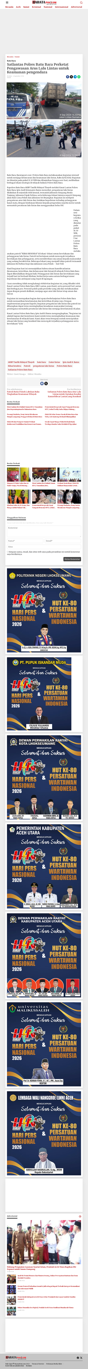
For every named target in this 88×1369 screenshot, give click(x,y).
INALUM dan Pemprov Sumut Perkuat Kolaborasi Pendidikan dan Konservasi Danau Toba (24, 423)
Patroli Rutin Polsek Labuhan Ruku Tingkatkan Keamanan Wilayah (23, 391)
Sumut (9, 77)
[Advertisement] (44, 15)
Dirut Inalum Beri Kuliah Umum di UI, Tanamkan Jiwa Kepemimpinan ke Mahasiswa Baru (24, 408)
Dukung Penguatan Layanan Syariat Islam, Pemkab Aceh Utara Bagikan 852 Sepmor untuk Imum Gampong (41, 1268)
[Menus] (7, 2)
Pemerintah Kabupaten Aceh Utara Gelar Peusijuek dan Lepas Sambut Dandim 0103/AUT (46, 1298)
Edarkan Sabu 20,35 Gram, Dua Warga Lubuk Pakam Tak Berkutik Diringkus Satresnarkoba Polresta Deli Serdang (18, 506)
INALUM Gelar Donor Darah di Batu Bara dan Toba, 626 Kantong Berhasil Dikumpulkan (61, 416)
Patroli (27, 366)
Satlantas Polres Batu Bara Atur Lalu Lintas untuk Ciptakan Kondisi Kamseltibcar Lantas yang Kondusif (64, 393)
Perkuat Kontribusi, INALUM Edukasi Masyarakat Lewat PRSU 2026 (68, 484)
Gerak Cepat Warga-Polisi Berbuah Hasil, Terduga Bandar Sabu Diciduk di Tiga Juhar (61, 423)
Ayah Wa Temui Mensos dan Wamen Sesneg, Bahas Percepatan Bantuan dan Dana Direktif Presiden (48, 1277)
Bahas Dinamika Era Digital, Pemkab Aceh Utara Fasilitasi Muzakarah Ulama (45, 1308)
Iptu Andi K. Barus (71, 362)
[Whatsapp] (78, 76)
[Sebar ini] (67, 76)
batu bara (41, 362)
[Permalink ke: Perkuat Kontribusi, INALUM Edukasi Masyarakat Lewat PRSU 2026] (69, 474)
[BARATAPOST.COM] (44, 2)
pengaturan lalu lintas (43, 366)
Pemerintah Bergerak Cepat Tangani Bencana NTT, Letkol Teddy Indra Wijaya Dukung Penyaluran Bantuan (62, 408)
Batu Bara (11, 61)
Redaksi (29, 1366)
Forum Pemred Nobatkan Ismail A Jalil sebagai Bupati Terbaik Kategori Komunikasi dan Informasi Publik (49, 1287)
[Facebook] (42, 383)
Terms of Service (38, 1364)
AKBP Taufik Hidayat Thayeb (21, 362)
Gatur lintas (54, 362)
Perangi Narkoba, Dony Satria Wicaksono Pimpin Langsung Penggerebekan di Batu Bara (24, 416)
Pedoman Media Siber (54, 1364)
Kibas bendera (14, 366)
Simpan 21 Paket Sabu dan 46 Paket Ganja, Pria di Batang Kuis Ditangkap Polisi (18, 484)
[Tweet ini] (71, 76)
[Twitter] (46, 383)
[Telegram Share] (75, 76)
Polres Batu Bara (64, 366)
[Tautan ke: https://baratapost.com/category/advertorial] (80, 1216)
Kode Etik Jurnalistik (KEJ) (14, 1366)
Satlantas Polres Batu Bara (20, 370)
